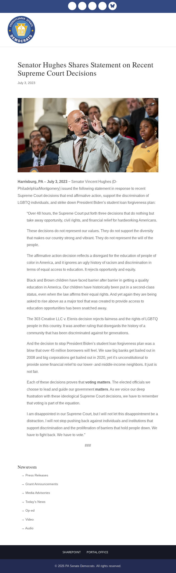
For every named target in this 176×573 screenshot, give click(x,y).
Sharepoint (72, 552)
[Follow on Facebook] (72, 6)
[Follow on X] (82, 6)
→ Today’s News (33, 502)
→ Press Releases (34, 475)
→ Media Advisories (35, 493)
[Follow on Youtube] (102, 6)
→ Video (27, 519)
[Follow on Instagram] (92, 6)
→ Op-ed (28, 510)
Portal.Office (97, 552)
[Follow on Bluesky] (112, 6)
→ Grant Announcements (39, 484)
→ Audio (27, 528)
